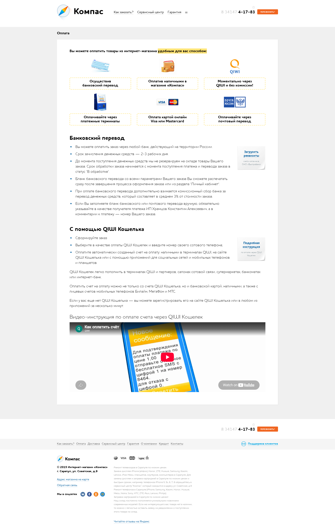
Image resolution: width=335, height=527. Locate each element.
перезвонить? (267, 12)
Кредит (164, 443)
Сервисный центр (150, 12)
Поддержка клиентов (263, 444)
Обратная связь (67, 485)
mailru (102, 494)
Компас (88, 11)
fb (89, 494)
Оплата (81, 443)
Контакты (177, 443)
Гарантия (174, 12)
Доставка (94, 443)
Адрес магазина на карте (73, 479)
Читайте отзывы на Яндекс (131, 521)
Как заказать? (123, 12)
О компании (149, 443)
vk (82, 494)
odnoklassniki (96, 494)
